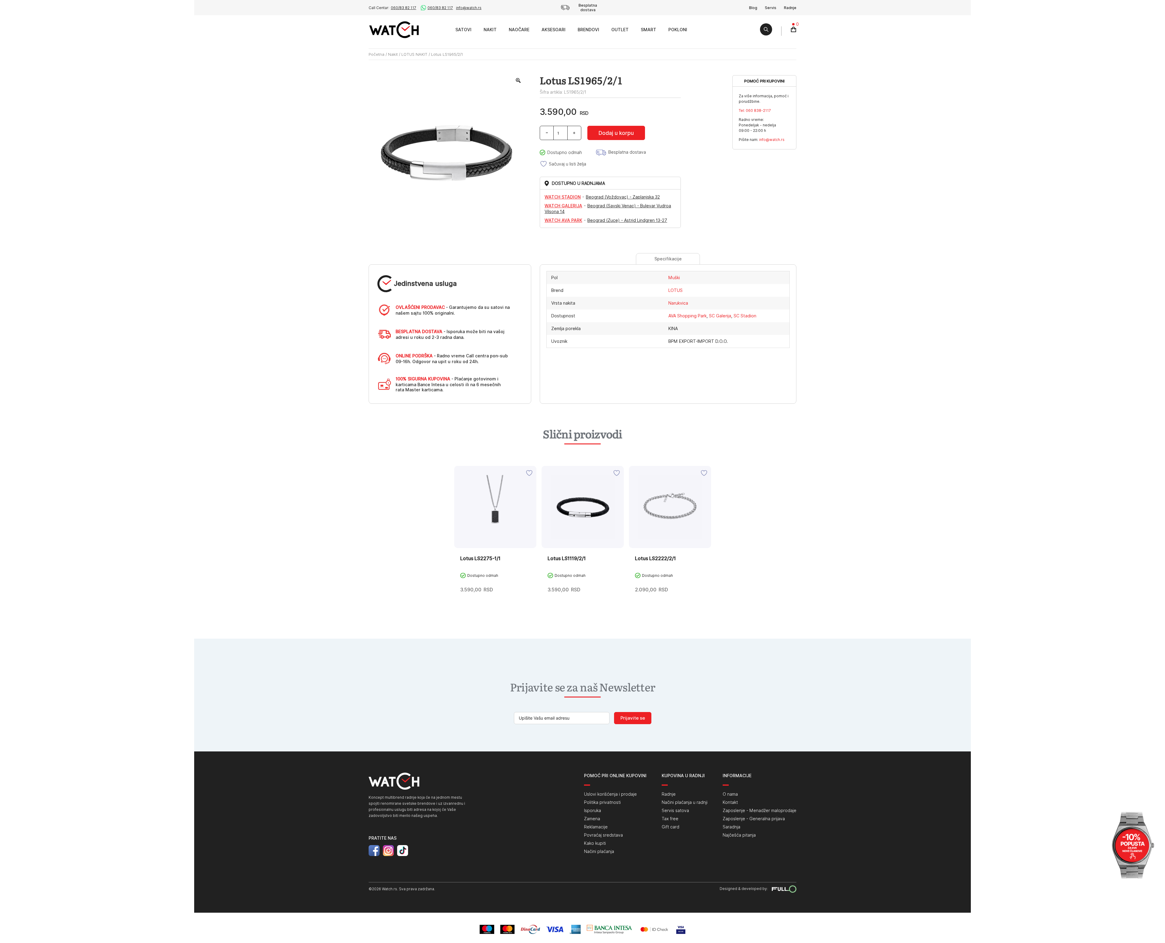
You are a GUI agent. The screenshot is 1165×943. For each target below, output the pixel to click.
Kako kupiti (595, 843)
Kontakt (730, 802)
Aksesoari (554, 29)
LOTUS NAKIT (414, 54)
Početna (376, 54)
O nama (730, 794)
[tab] (668, 259)
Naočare (519, 29)
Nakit (490, 29)
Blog (753, 7)
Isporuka (592, 810)
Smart (648, 29)
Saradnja (731, 826)
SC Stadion (745, 315)
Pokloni (677, 29)
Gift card (670, 826)
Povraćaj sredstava (603, 835)
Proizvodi (442, 29)
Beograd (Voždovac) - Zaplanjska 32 (623, 197)
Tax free (670, 818)
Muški (674, 277)
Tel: (755, 110)
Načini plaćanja (599, 851)
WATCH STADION (563, 197)
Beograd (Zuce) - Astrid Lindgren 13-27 (627, 220)
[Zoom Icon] (518, 80)
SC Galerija (720, 315)
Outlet (620, 29)
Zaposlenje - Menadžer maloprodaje (759, 810)
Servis (770, 7)
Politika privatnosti (602, 802)
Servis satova (675, 810)
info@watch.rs (468, 7)
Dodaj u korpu (616, 133)
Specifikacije (668, 258)
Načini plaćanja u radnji (684, 802)
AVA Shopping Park (687, 315)
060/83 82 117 (403, 7)
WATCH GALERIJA (563, 205)
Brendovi (588, 29)
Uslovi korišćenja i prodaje (610, 794)
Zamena (592, 818)
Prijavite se (632, 718)
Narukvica (678, 303)
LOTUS (675, 290)
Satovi (463, 29)
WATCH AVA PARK (563, 220)
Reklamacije (596, 826)
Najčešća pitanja (739, 835)
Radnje (790, 7)
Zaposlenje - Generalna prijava (754, 818)
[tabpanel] (495, 541)
